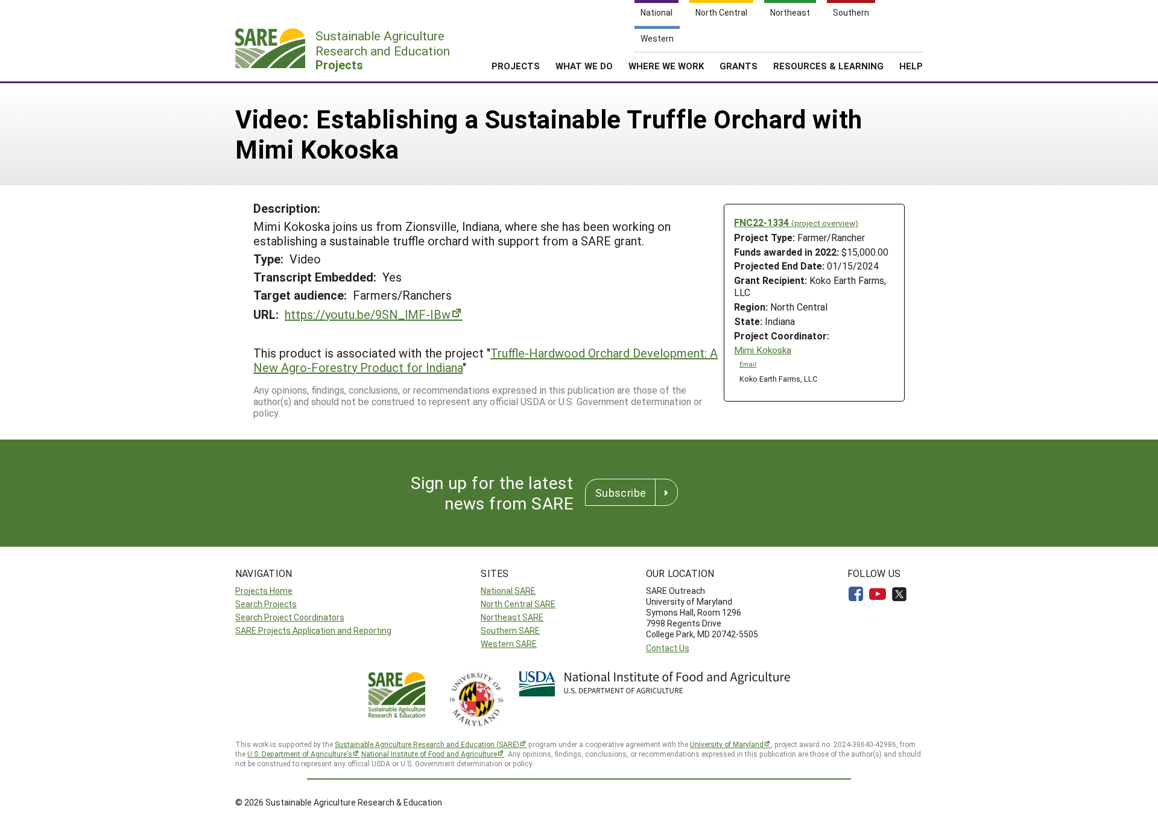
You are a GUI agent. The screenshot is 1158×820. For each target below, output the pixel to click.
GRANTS (739, 66)
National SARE (508, 590)
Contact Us (667, 648)
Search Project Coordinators (289, 617)
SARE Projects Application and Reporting (313, 630)
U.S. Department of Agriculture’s (299, 753)
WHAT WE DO (584, 66)
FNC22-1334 (796, 222)
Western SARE (509, 643)
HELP (911, 66)
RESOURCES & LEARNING (828, 66)
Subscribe (620, 492)
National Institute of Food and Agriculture (429, 753)
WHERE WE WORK (666, 66)
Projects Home (264, 590)
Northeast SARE (512, 617)
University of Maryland (727, 744)
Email (747, 364)
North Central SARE (518, 604)
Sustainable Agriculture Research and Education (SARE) (427, 744)
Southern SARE (510, 630)
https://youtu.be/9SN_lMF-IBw (368, 314)
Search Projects (266, 604)
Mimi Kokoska (762, 350)
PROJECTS (516, 66)
